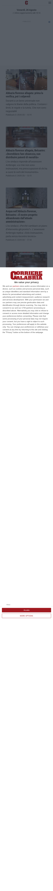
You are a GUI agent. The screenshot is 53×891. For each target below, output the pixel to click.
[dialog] (26, 579)
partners (16, 286)
